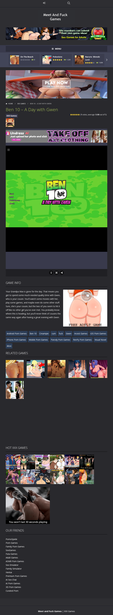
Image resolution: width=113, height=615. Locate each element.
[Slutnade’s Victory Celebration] (57, 476)
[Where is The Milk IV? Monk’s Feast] (57, 461)
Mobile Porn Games (38, 339)
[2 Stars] (73, 114)
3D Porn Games (13, 587)
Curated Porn (12, 590)
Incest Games (80, 333)
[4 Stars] (77, 114)
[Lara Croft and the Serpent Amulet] (27, 461)
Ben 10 (33, 333)
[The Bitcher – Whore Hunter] (86, 461)
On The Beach (26, 57)
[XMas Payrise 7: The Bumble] (27, 476)
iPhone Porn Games (16, 339)
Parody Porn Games (60, 339)
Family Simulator (14, 568)
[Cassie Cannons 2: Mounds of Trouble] (72, 476)
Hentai (9, 572)
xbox (9, 346)
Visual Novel (100, 339)
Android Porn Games (17, 333)
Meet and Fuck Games (50, 611)
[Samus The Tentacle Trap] (13, 476)
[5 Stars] (79, 114)
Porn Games (12, 542)
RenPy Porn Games (82, 339)
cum (54, 333)
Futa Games (11, 553)
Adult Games (12, 557)
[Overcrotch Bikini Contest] (72, 461)
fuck (61, 333)
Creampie (44, 333)
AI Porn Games (13, 583)
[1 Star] (71, 114)
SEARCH (68, 3)
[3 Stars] (75, 114)
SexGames (11, 550)
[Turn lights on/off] (51, 272)
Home (10, 104)
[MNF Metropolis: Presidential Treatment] (13, 461)
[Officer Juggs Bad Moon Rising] (42, 476)
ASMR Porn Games (15, 561)
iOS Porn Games (98, 333)
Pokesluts (57, 57)
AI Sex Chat (11, 579)
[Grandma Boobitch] (42, 461)
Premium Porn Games (16, 576)
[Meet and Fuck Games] (56, 23)
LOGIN (44, 3)
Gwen (68, 333)
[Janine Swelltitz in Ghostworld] (86, 476)
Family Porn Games (15, 546)
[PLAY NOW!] (14, 59)
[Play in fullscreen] (56, 272)
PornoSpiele (11, 539)
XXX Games (21, 104)
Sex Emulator (12, 565)
